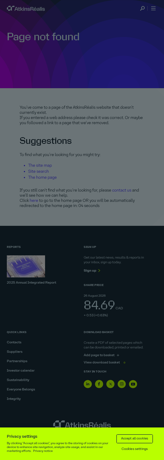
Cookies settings (135, 449)
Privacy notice (43, 451)
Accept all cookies (134, 438)
